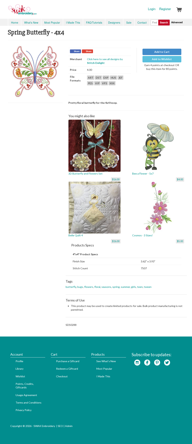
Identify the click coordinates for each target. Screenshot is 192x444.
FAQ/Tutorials (94, 22)
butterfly (71, 286)
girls (133, 286)
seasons (106, 286)
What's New (31, 22)
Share (77, 51)
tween (148, 286)
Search (164, 22)
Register (165, 9)
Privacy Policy (24, 410)
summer (125, 286)
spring (116, 286)
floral (97, 286)
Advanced (177, 22)
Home (14, 22)
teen (140, 286)
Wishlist (20, 376)
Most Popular (52, 22)
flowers (88, 286)
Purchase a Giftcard (67, 361)
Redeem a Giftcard (67, 368)
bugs (80, 286)
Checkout (62, 376)
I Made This (73, 22)
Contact (142, 22)
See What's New (106, 361)
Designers (114, 22)
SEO (60, 426)
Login (151, 9)
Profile (19, 361)
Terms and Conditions (28, 402)
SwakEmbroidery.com (36, 11)
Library (19, 368)
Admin (69, 426)
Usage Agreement (26, 395)
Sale (128, 22)
